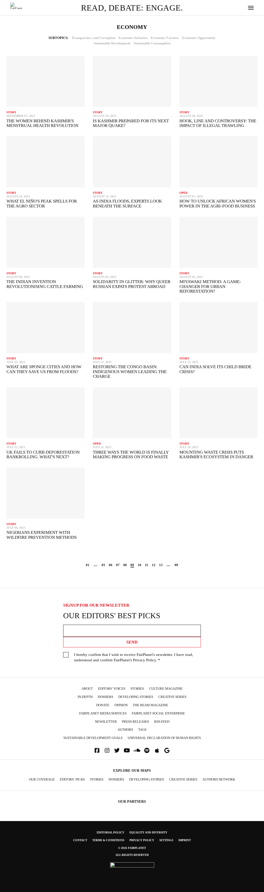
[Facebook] (97, 750)
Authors (125, 730)
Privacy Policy (144, 660)
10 (139, 565)
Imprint (184, 840)
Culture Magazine (166, 688)
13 (161, 565)
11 (146, 565)
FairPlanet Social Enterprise (158, 713)
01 (87, 565)
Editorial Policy (110, 832)
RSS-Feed (161, 722)
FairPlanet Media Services (103, 713)
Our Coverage (42, 779)
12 (153, 565)
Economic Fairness (165, 38)
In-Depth (85, 697)
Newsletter (106, 722)
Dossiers (105, 697)
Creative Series (172, 697)
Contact (80, 840)
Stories (137, 688)
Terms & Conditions (108, 840)
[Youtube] (126, 750)
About (87, 688)
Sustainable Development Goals (92, 738)
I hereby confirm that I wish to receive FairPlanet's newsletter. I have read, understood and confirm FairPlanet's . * (133, 657)
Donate (102, 705)
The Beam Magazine (150, 705)
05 (103, 565)
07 (118, 565)
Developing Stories (135, 697)
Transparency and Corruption (94, 38)
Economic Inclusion (133, 38)
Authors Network (218, 779)
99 (176, 565)
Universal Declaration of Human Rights (164, 738)
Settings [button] (166, 840)
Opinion (121, 705)
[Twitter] (117, 750)
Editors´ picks (72, 779)
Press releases (135, 722)
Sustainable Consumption (152, 43)
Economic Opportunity (199, 38)
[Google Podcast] (167, 750)
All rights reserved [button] (132, 854)
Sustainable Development (112, 43)
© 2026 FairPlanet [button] (132, 847)
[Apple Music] (157, 750)
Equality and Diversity (148, 832)
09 (132, 565)
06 (110, 565)
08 (125, 565)
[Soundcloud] (137, 750)
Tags (142, 730)
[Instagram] (107, 750)
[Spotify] (147, 750)
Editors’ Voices (111, 688)
